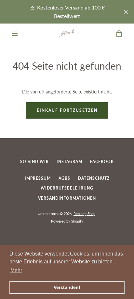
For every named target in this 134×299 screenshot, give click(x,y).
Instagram (69, 161)
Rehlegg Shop (84, 213)
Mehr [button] (16, 270)
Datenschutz (94, 178)
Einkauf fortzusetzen (67, 110)
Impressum (38, 178)
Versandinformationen (67, 198)
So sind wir (34, 161)
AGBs (64, 178)
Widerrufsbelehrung (67, 188)
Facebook (102, 161)
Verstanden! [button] (67, 287)
